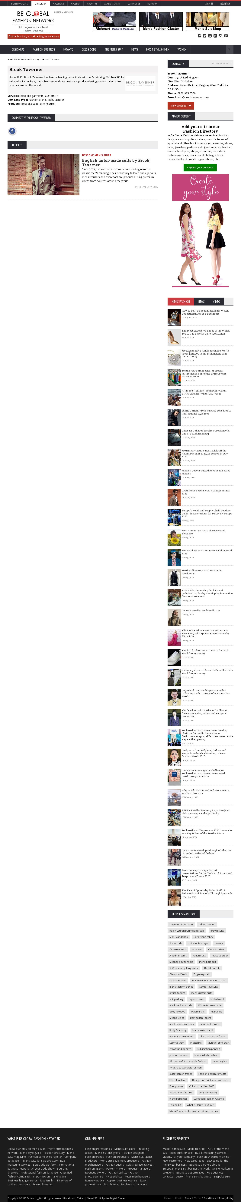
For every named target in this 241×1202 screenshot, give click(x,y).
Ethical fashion (177, 1080)
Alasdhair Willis (178, 955)
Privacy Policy (226, 1198)
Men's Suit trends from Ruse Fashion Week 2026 (207, 552)
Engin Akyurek (202, 974)
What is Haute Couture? (200, 1105)
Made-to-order (196, 1149)
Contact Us (134, 3)
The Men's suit (113, 49)
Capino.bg (175, 1105)
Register (225, 3)
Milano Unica (176, 1017)
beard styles (220, 1061)
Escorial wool (176, 1042)
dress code (175, 943)
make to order (220, 955)
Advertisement (112, 3)
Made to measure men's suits (209, 980)
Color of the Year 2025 (201, 1086)
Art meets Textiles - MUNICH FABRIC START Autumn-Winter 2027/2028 (204, 392)
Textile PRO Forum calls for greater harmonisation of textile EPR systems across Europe (204, 373)
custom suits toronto (181, 924)
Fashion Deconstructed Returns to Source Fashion (206, 472)
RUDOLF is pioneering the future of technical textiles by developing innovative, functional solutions (207, 593)
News (134, 49)
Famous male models (181, 1036)
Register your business (200, 167)
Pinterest (210, 36)
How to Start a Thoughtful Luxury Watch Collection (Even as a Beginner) (205, 312)
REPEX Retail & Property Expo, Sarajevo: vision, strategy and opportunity (206, 812)
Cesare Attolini (177, 949)
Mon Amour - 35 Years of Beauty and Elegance (203, 532)
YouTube (226, 36)
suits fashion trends (180, 1073)
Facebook (199, 36)
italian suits (199, 955)
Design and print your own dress (211, 1080)
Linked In (215, 36)
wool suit (197, 949)
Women (182, 49)
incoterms (196, 1042)
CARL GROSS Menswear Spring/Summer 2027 (206, 492)
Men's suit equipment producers (119, 1160)
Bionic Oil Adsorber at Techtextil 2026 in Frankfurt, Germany (205, 652)
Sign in (209, 3)
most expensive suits (181, 1024)
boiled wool (217, 999)
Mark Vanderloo (178, 937)
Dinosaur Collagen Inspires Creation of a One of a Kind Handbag (206, 432)
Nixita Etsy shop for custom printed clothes (193, 1111)
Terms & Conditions (205, 1198)
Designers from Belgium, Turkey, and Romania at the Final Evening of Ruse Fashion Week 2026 (204, 753)
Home (167, 1198)
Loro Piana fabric (203, 937)
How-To (68, 49)
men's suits (38, 1149)
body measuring (208, 1092)
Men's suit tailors (124, 1149)
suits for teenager (198, 943)
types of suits (196, 999)
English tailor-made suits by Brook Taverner (115, 162)
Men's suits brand (202, 1030)
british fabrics (177, 993)
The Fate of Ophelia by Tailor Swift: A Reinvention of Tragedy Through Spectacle (207, 892)
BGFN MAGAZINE (17, 59)
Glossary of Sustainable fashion (188, 1061)
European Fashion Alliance (209, 1098)
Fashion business (44, 49)
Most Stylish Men (157, 49)
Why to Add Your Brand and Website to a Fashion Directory (205, 792)
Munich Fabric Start (218, 1042)
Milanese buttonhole (181, 961)
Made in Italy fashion (206, 1055)
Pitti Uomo (216, 1011)
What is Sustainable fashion (185, 1067)
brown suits (217, 930)
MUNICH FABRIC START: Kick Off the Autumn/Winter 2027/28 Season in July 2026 (205, 453)
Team (188, 1198)
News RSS (92, 1198)
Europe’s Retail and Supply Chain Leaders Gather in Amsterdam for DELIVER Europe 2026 (207, 513)
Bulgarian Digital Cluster (112, 1198)
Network (152, 3)
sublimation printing (208, 1049)
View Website (180, 105)
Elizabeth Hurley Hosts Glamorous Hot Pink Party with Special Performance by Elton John (206, 633)
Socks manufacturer (181, 1092)
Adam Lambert (207, 924)
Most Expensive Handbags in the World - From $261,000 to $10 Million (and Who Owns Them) (206, 353)
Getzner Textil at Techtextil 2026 (201, 610)
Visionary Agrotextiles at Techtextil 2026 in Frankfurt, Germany (207, 672)
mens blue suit (207, 961)
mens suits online (210, 1024)
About (178, 1198)
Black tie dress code (180, 1005)
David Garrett (212, 968)
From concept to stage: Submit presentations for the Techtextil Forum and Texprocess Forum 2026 (207, 873)
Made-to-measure (174, 1149)
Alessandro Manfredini (213, 1036)
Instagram (220, 36)
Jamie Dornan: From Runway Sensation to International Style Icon (206, 412)
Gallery (75, 3)
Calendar (58, 3)
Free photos (176, 1086)
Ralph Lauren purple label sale (186, 930)
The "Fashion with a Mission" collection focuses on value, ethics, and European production (205, 713)
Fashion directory (54, 1152)
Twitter (204, 36)
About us (92, 3)
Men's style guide (30, 1152)
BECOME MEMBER (220, 63)
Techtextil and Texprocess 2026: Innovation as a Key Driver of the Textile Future (207, 832)
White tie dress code (210, 1005)
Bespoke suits (222, 1176)
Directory (40, 3)
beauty (219, 943)
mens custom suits (201, 993)
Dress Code (89, 49)
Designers (18, 49)
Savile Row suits (208, 986)
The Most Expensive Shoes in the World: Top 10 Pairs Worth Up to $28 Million (206, 332)
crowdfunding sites (180, 1049)
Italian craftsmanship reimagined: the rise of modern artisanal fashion (206, 852)
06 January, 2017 (148, 187)
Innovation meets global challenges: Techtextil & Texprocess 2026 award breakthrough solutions (203, 773)
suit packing (176, 999)
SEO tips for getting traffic (183, 968)
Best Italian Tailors (200, 1017)
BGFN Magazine (19, 3)
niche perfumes (178, 1098)
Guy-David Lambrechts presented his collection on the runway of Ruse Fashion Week (206, 693)
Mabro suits (198, 1011)
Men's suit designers (107, 1152)
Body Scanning (177, 1030)
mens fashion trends (181, 986)
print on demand (178, 1055)
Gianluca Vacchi (178, 974)
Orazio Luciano (216, 949)
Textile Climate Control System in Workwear (202, 572)
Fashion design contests (212, 1073)
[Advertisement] (83, 234)
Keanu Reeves (177, 980)
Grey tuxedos (177, 1011)
